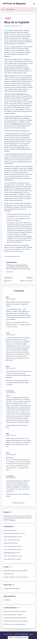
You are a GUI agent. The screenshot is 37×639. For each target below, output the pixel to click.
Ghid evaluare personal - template (13, 614)
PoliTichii (8, 18)
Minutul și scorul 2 (20, 533)
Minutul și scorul (12, 530)
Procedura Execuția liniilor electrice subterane (16, 621)
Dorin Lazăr (7, 540)
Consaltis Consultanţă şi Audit (12, 588)
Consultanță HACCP (21, 570)
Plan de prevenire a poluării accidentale (14, 624)
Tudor (7, 333)
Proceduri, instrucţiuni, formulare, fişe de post (16, 577)
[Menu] (34, 3)
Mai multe (12, 520)
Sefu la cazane (8, 546)
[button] (9, 271)
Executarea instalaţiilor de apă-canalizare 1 (15, 611)
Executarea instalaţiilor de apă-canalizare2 (15, 617)
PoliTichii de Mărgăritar (14, 3)
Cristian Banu (11, 262)
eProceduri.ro (11, 608)
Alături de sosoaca (9, 533)
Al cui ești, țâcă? (16, 559)
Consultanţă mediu (9, 573)
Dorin (5, 530)
